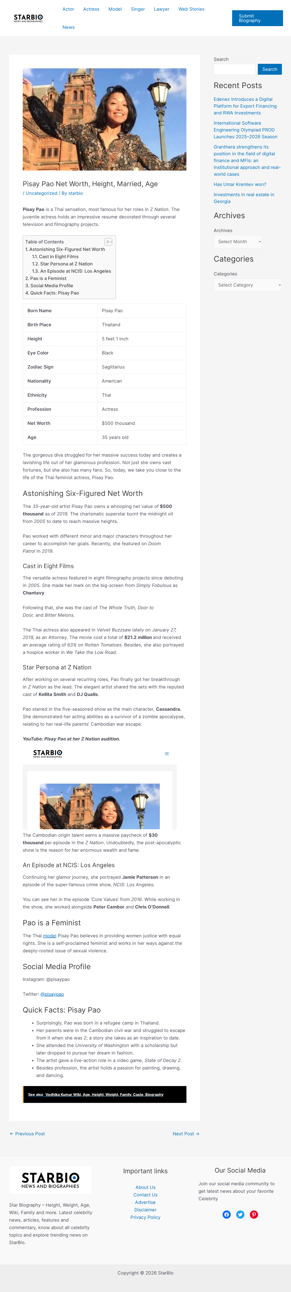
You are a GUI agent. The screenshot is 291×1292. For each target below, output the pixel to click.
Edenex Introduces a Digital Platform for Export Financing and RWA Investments (245, 106)
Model (115, 9)
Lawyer (161, 9)
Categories (225, 274)
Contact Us (145, 1195)
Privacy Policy (145, 1217)
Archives (223, 230)
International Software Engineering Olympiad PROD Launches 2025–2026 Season (246, 129)
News (69, 27)
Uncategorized (41, 193)
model (49, 935)
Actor (68, 9)
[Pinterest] (254, 1214)
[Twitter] (240, 1214)
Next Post (186, 1133)
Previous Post (27, 1133)
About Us (145, 1187)
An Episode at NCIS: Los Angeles (75, 271)
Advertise (145, 1202)
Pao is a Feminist (49, 278)
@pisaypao (52, 994)
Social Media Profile (51, 285)
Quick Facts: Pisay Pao (54, 293)
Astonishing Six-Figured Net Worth (67, 249)
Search (221, 59)
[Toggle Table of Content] (106, 242)
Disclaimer (145, 1210)
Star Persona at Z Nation (66, 264)
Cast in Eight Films (59, 256)
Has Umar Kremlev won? (240, 184)
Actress (91, 9)
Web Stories (191, 9)
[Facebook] (227, 1214)
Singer (138, 9)
